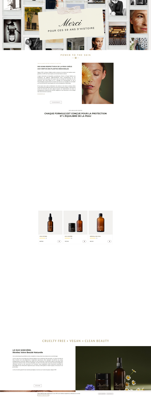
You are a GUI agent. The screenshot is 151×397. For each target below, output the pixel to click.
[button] (59, 241)
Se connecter (109, 1)
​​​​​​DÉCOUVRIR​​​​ (37, 385)
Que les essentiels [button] (102, 393)
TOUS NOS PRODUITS (56, 102)
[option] (75, 227)
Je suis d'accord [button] (110, 393)
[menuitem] (51, 2)
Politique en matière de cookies (43, 395)
